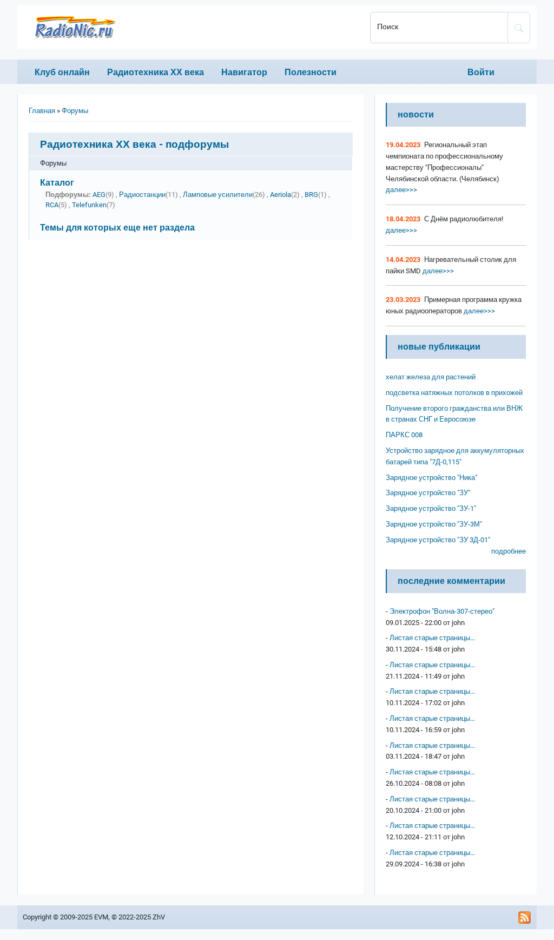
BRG (311, 194)
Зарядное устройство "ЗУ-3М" (434, 524)
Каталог (57, 183)
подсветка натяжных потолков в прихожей (454, 393)
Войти (480, 72)
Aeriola (280, 194)
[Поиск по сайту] (518, 27)
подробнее (508, 551)
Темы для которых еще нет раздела (117, 227)
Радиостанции (142, 194)
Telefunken (89, 205)
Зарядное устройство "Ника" (431, 478)
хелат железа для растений (431, 377)
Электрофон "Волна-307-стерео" (442, 611)
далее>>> (401, 190)
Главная (42, 111)
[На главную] (190, 27)
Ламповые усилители (218, 194)
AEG (99, 194)
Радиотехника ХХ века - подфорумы (134, 144)
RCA (51, 205)
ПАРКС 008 (404, 435)
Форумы (75, 111)
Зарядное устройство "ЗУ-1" (431, 508)
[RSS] (524, 917)
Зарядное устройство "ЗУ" (428, 493)
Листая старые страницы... (432, 638)
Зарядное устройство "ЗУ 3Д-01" (438, 540)
